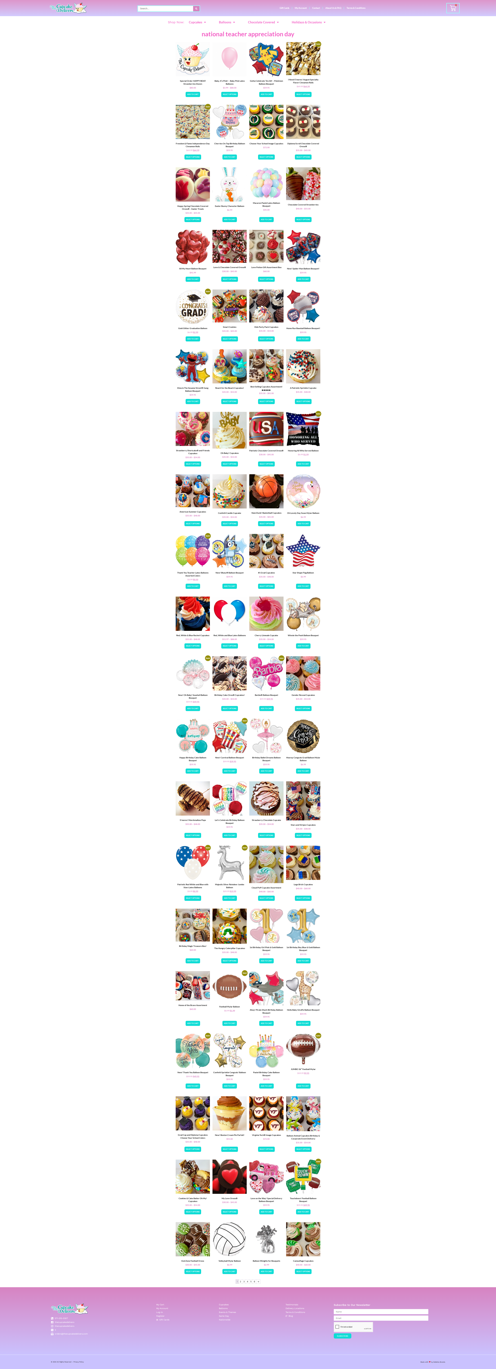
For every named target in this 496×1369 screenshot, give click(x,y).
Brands (442, 1362)
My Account (301, 8)
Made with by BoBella (429, 1362)
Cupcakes (195, 22)
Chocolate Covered (261, 22)
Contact (316, 8)
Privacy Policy (78, 1362)
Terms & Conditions (356, 8)
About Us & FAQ (333, 8)
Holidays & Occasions (307, 22)
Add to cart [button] (193, 94)
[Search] (196, 8)
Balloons (225, 22)
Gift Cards (284, 8)
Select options (229, 94)
